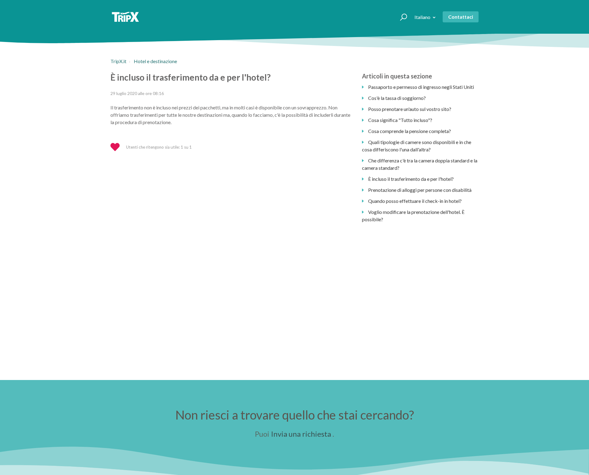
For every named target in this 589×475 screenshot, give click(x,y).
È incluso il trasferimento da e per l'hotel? (411, 179)
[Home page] (125, 17)
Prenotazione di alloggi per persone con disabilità (420, 190)
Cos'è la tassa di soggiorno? (397, 98)
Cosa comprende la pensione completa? (409, 131)
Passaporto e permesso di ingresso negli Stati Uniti (421, 87)
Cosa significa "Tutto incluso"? (400, 120)
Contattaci (460, 17)
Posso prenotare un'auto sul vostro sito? (409, 109)
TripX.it (118, 61)
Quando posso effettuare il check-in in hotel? (415, 201)
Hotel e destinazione (155, 61)
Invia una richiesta (301, 433)
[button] (401, 17)
